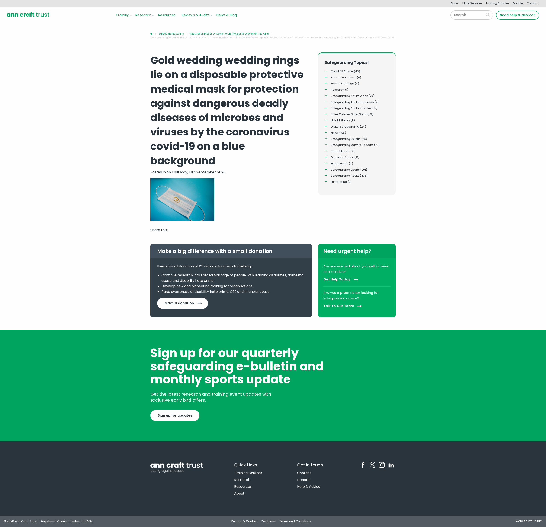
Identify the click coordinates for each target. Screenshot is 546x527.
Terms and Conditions (295, 521)
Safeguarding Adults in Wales (351, 108)
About (454, 3)
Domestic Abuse (342, 157)
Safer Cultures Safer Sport (349, 114)
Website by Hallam (529, 521)
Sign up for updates (175, 415)
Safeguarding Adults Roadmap (352, 102)
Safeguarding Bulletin (345, 139)
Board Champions (343, 77)
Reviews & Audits (195, 15)
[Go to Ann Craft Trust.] (151, 33)
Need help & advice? (517, 15)
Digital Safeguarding (345, 127)
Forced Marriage (342, 83)
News (334, 133)
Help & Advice (308, 486)
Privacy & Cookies (244, 521)
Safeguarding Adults (345, 176)
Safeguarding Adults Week (349, 96)
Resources (167, 15)
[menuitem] (123, 15)
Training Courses (497, 3)
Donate (518, 3)
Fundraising (339, 182)
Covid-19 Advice (342, 71)
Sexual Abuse (340, 151)
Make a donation (179, 303)
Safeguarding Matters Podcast (352, 145)
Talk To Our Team (338, 305)
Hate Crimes (339, 163)
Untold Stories (340, 120)
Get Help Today (336, 279)
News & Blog (226, 15)
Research (143, 15)
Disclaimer (268, 521)
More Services (472, 3)
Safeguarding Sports (345, 170)
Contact (532, 3)
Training (122, 15)
